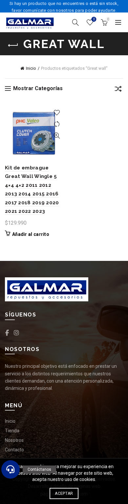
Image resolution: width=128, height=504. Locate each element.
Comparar (56, 124)
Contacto (14, 449)
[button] (10, 469)
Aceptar (64, 493)
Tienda (12, 430)
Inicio (31, 68)
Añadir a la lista (56, 112)
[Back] (13, 45)
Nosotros (14, 440)
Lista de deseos (94, 19)
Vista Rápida (56, 135)
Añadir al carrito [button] (30, 234)
